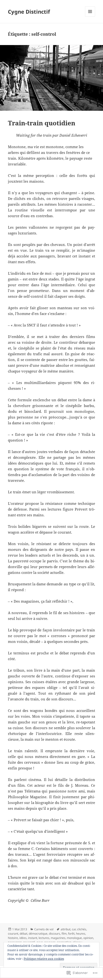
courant (13, 933)
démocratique (38, 933)
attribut (65, 929)
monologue (74, 938)
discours (54, 933)
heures (80, 933)
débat (23, 933)
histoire (13, 938)
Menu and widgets (90, 16)
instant (32, 938)
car (74, 929)
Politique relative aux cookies (44, 959)
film (64, 933)
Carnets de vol (43, 929)
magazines (58, 938)
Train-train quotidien (41, 123)
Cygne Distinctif (29, 11)
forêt (71, 933)
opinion (88, 938)
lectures (44, 938)
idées (23, 938)
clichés (81, 929)
